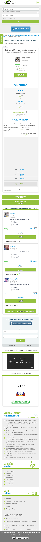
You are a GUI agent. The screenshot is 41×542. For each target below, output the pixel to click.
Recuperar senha (27, 345)
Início (9, 35)
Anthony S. (14, 279)
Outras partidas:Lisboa (20, 196)
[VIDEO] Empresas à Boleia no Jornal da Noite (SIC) (19, 457)
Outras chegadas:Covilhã (20, 202)
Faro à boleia (9, 479)
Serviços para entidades (12, 518)
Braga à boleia (10, 477)
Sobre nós (8, 498)
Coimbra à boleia (10, 475)
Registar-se (12, 345)
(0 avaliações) (25, 58)
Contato (8, 506)
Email (20, 329)
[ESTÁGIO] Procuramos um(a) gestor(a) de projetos (19, 451)
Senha (20, 334)
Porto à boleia (9, 473)
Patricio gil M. (26, 57)
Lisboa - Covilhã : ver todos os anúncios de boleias (20, 311)
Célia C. (13, 214)
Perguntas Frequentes (11, 503)
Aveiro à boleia (10, 482)
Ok (14, 538)
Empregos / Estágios (11, 509)
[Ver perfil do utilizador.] (17, 61)
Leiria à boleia (9, 484)
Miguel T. (13, 246)
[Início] (9, 2)
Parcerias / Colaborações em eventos (15, 501)
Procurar (14, 35)
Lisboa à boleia (10, 471)
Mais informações (22, 538)
